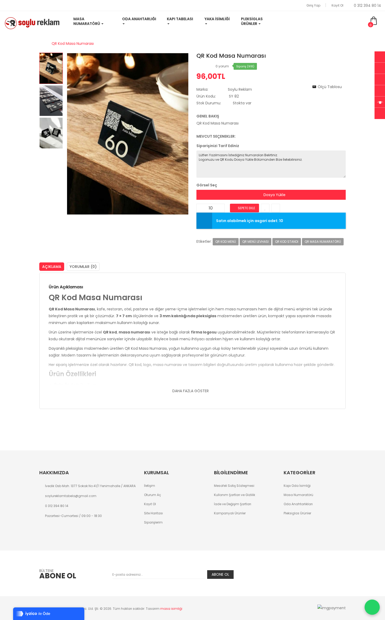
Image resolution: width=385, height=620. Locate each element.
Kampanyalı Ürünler (230, 513)
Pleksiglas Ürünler (297, 513)
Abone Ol (220, 574)
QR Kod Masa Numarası (73, 43)
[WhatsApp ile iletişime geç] (372, 607)
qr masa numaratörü (323, 241)
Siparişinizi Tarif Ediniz (217, 145)
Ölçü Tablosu (330, 86)
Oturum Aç (152, 495)
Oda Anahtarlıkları (298, 504)
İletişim (149, 485)
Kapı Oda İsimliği (297, 485)
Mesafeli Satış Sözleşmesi (234, 485)
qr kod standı (286, 241)
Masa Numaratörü (298, 495)
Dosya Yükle (273, 194)
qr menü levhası (255, 241)
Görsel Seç (206, 185)
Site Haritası (153, 513)
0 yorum (222, 66)
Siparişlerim (153, 522)
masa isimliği (171, 608)
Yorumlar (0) (83, 266)
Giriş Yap (313, 5)
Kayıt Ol (337, 5)
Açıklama (51, 266)
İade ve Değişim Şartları (232, 504)
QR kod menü (225, 241)
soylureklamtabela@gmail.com (70, 496)
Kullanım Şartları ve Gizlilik (234, 495)
